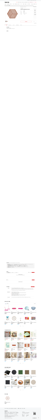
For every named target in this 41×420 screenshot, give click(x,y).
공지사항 (22, 408)
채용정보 (7, 408)
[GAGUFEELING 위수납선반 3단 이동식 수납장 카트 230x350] (20, 357)
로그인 (27, 0)
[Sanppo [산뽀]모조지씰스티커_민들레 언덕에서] (33, 336)
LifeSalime (12, 358)
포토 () (12, 272)
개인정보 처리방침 (11, 408)
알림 (30, 0)
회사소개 (5, 408)
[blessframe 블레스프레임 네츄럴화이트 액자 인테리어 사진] (20, 336)
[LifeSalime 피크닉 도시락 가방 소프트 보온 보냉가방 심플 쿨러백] (14, 357)
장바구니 (35, 0)
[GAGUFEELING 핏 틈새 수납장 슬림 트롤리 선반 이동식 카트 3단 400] (27, 357)
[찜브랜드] (20, 8)
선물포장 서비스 (23, 415)
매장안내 (24, 408)
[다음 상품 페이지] (23, 326)
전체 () (8, 272)
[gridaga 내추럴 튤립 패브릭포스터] (20, 346)
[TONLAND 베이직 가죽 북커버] (27, 346)
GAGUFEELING (6, 358)
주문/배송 (31, 0)
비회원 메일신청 (27, 415)
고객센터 (33, 0)
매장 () (16, 272)
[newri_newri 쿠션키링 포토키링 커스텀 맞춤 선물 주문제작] (14, 336)
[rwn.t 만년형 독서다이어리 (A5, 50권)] (27, 335)
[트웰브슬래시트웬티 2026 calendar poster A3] (8, 335)
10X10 (7, 2)
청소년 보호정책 (15, 408)
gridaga (31, 358)
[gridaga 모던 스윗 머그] (33, 356)
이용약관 (9, 408)
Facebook (35, 23)
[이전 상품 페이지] (18, 326)
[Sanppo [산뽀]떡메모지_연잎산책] (8, 346)
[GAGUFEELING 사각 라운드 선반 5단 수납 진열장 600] (8, 357)
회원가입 (29, 0)
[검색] (35, 2)
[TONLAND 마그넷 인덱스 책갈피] (14, 346)
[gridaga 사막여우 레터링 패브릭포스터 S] (33, 346)
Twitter (34, 23)
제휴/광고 (20, 408)
